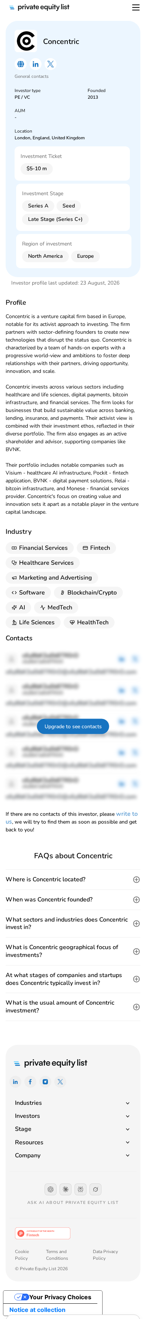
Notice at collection (37, 1309)
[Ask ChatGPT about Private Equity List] (51, 1189)
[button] (73, 880)
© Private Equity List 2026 (41, 1269)
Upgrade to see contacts (73, 726)
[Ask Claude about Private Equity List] (66, 1189)
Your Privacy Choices (60, 1297)
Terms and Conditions (57, 1255)
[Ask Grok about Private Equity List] (95, 1189)
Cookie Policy (22, 1255)
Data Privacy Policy (105, 1255)
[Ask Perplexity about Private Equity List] (80, 1189)
